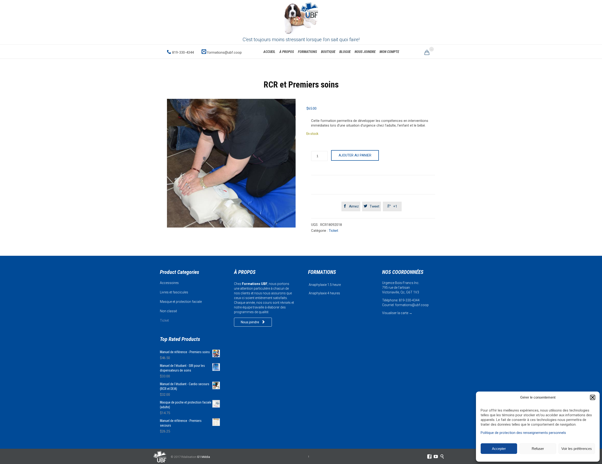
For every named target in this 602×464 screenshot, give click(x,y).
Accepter (499, 449)
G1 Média (203, 457)
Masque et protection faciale (181, 302)
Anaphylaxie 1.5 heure (325, 285)
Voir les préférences (576, 449)
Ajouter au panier (355, 155)
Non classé (168, 311)
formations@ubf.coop (412, 305)
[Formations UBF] (301, 17)
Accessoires (169, 283)
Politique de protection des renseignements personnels (523, 433)
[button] (592, 397)
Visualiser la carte (395, 313)
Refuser (538, 449)
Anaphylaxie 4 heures (324, 293)
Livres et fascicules (174, 292)
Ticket (333, 230)
